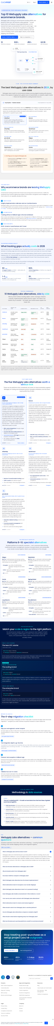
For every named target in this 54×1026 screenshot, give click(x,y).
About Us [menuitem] (21, 1006)
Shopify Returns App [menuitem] (23, 985)
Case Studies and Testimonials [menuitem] (44, 988)
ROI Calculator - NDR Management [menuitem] (42, 991)
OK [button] (46, 1022)
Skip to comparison (25, 37)
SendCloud (5, 329)
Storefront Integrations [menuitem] (24, 992)
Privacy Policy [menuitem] (4, 1006)
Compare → (49, 443)
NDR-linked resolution (31, 218)
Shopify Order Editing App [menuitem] (25, 988)
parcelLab (4, 334)
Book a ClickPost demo (8, 37)
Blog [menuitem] (38, 985)
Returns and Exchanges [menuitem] (6, 995)
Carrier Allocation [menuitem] (5, 988)
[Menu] (51, 2)
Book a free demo (10, 950)
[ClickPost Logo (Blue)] (6, 2)
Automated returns (8, 435)
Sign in (34, 2)
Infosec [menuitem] (21, 1008)
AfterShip (4, 323)
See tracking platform (26, 950)
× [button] (53, 1019)
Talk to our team (5, 847)
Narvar (4, 318)
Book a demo (42, 2)
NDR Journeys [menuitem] (4, 992)
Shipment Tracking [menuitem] (5, 990)
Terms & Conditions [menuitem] (5, 1013)
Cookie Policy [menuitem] (4, 1008)
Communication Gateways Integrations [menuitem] (25, 998)
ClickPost (4, 312)
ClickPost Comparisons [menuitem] (42, 994)
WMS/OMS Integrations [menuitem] (24, 995)
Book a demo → (21, 443)
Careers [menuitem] (21, 1011)
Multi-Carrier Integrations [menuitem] (7, 985)
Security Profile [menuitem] (4, 1015)
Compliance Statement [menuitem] (6, 1011)
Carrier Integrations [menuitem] (23, 990)
